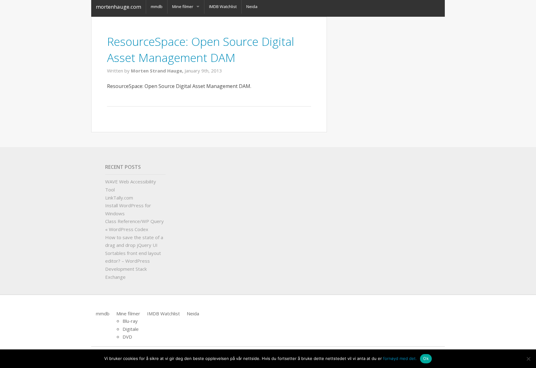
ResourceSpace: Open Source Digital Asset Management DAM (200, 49)
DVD (127, 337)
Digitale (131, 329)
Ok (426, 358)
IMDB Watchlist (163, 313)
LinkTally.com (119, 198)
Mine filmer (128, 313)
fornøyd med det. (400, 358)
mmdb (102, 313)
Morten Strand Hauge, (158, 71)
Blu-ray (130, 321)
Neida (193, 313)
